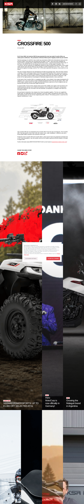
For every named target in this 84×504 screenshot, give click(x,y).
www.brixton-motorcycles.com (59, 142)
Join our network (68, 3)
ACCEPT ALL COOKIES (53, 258)
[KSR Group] (8, 4)
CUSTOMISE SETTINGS (30, 258)
